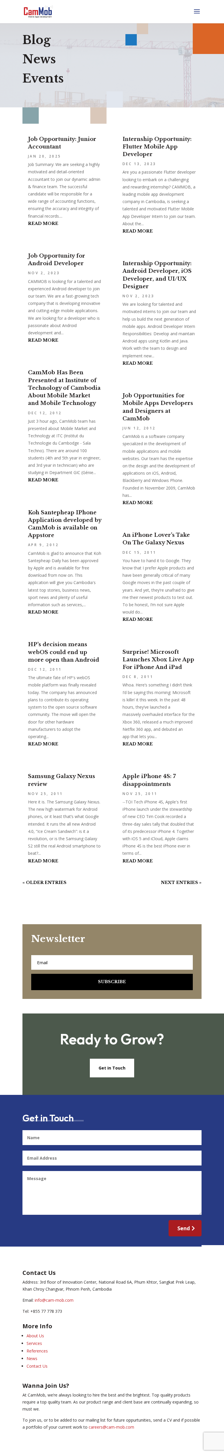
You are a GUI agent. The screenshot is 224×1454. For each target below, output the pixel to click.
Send (183, 1228)
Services (34, 1343)
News (32, 1358)
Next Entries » (181, 882)
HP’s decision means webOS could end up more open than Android (63, 652)
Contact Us (37, 1366)
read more (43, 223)
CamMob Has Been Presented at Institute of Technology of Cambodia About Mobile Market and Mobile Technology (64, 387)
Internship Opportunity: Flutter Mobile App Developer (157, 147)
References (37, 1351)
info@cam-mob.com (54, 1300)
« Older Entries (44, 882)
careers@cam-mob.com (111, 1427)
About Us (35, 1335)
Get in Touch (112, 1068)
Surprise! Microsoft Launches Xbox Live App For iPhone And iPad (158, 659)
